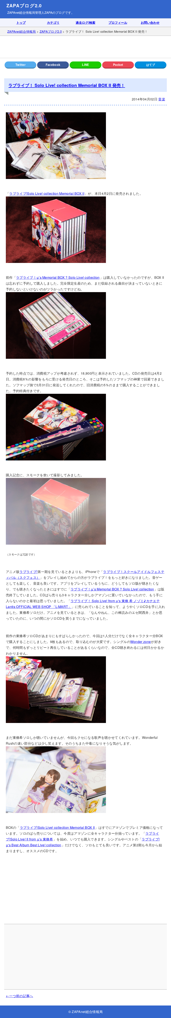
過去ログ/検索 (85, 22)
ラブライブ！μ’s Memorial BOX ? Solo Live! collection (58, 277)
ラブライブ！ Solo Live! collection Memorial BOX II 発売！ (66, 85)
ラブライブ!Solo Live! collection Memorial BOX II (46, 193)
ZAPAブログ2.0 (24, 5)
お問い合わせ (150, 22)
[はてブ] (150, 65)
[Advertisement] (85, 47)
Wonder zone (140, 641)
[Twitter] (20, 65)
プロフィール (117, 22)
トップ (21, 22)
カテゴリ (53, 22)
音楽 (161, 99)
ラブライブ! (28, 571)
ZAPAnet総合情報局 (21, 12)
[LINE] (85, 65)
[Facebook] (53, 65)
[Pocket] (118, 65)
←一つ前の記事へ (19, 995)
